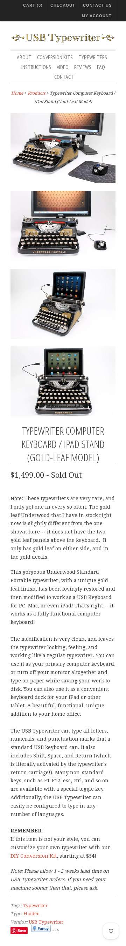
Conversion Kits (55, 57)
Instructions (36, 66)
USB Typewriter (46, 922)
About (24, 57)
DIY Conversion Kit (33, 856)
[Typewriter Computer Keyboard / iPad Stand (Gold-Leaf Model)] (62, 149)
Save (22, 930)
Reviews (82, 66)
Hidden (31, 913)
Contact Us (97, 5)
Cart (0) (33, 5)
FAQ (101, 66)
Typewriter (35, 905)
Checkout (62, 5)
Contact (64, 76)
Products (36, 93)
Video (63, 66)
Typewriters (92, 57)
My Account (97, 16)
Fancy (41, 928)
